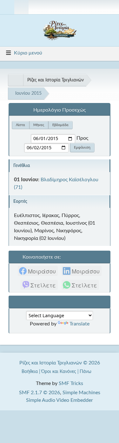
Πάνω (86, 371)
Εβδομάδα (60, 125)
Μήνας (38, 125)
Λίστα (20, 125)
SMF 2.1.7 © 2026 (39, 392)
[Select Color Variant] (111, 7)
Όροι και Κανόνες (58, 371)
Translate (79, 323)
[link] (38, 271)
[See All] (15, 80)
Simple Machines (81, 392)
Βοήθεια (30, 371)
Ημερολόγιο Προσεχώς (59, 109)
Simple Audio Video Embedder (59, 400)
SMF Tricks (71, 383)
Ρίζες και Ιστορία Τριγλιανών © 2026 (59, 362)
